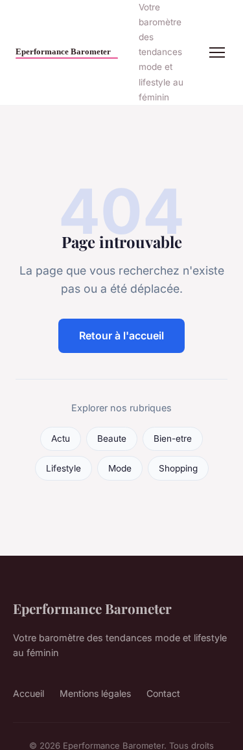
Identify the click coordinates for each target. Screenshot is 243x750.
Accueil (28, 693)
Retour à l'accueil (121, 335)
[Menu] (217, 52)
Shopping (178, 468)
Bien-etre (173, 438)
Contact (163, 693)
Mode (120, 468)
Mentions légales (95, 693)
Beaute (111, 438)
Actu (60, 438)
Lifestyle (63, 468)
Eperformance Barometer (92, 608)
